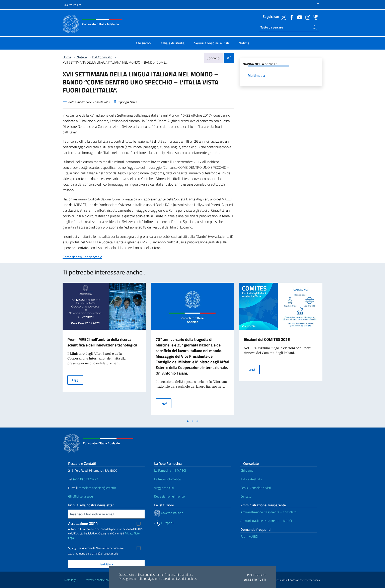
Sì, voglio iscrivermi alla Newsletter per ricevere (96, 548)
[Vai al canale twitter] (283, 16)
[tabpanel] (104, 350)
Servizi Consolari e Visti (255, 487)
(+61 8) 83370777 (85, 479)
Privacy (129, 533)
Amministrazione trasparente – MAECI (266, 520)
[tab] (187, 421)
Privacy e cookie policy (99, 580)
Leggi (77, 380)
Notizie (82, 57)
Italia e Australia (251, 479)
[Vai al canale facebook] (291, 16)
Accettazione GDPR (83, 523)
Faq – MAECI (249, 536)
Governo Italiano (72, 5)
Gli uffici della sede (80, 496)
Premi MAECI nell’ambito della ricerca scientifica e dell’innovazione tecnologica (102, 342)
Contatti (245, 496)
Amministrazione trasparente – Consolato (268, 512)
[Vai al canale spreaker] (315, 16)
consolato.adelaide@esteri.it (97, 487)
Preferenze (256, 575)
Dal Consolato (102, 57)
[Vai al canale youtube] (299, 16)
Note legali (71, 580)
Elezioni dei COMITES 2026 (267, 339)
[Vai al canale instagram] (307, 16)
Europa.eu (167, 522)
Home (67, 57)
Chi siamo (246, 470)
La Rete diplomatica (167, 479)
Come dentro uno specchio (82, 257)
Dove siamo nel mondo (169, 496)
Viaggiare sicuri (164, 487)
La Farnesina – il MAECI (170, 470)
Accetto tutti (255, 579)
